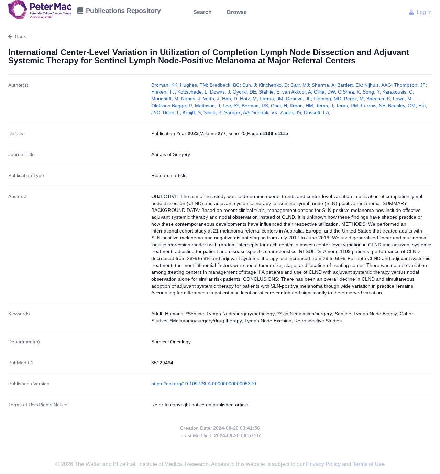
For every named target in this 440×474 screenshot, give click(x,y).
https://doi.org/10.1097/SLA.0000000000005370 (203, 383)
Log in (424, 12)
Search (202, 12)
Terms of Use (369, 464)
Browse (237, 12)
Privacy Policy (324, 464)
